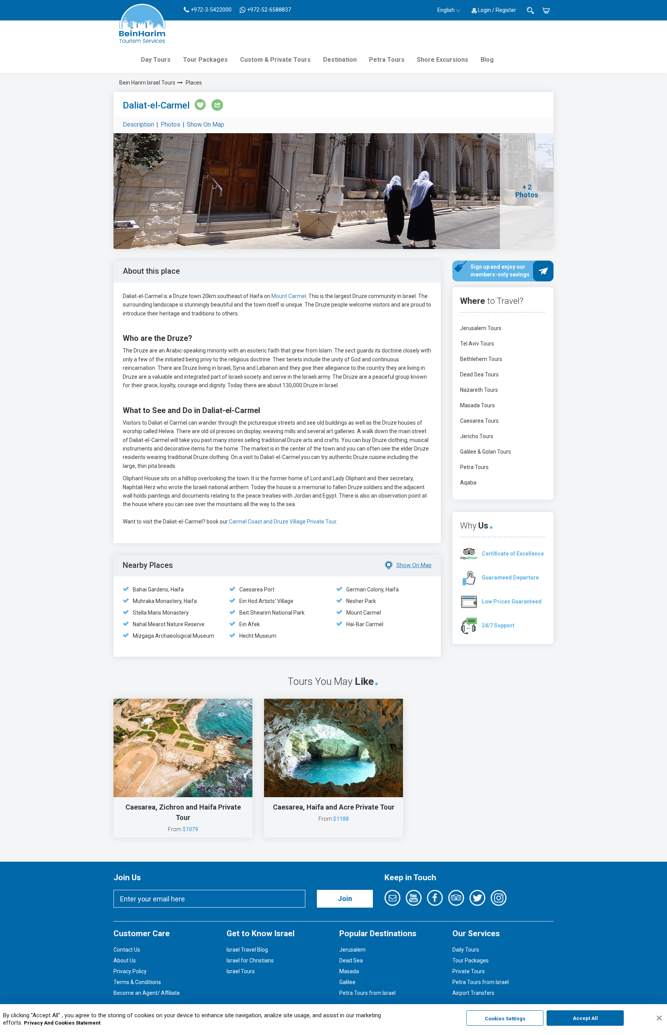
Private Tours (468, 971)
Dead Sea (351, 960)
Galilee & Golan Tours (485, 452)
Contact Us (126, 950)
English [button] (446, 10)
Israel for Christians (250, 960)
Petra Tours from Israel (367, 993)
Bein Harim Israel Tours (147, 83)
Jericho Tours (476, 436)
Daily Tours (465, 950)
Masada (349, 971)
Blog (487, 59)
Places (194, 83)
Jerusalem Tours (480, 328)
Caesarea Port (256, 589)
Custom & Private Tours (275, 59)
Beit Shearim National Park (272, 613)
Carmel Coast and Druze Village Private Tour (282, 521)
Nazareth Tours (479, 390)
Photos (170, 124)
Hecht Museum (257, 636)
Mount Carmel (288, 296)
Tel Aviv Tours (477, 343)
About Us (124, 960)
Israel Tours (241, 971)
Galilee (347, 982)
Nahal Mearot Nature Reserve (169, 624)
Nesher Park (361, 601)
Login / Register (496, 10)
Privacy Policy (130, 971)
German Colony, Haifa (372, 589)
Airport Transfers (473, 993)
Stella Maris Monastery (161, 613)
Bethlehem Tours (481, 359)
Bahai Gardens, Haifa (158, 589)
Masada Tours (477, 405)
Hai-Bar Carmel (364, 624)
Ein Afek (249, 624)
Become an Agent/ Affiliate (146, 993)
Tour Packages (205, 59)
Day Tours (156, 59)
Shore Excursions (442, 59)
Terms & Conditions (137, 982)
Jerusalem (352, 950)
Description (138, 124)
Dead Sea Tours (479, 374)
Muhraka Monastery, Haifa (165, 601)
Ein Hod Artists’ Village (266, 601)
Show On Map (205, 124)
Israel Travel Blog (247, 950)
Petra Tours (387, 59)
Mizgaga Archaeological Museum (173, 636)
